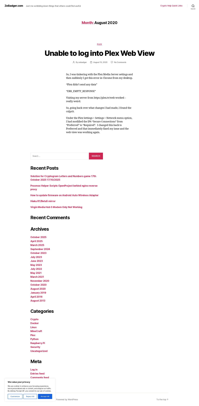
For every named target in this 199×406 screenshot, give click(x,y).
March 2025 (37, 245)
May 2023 (36, 265)
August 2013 (37, 300)
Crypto (34, 319)
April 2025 (36, 241)
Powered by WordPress (67, 399)
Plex (99, 44)
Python (34, 339)
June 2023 (36, 261)
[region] (30, 389)
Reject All (30, 396)
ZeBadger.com (14, 5)
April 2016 (36, 296)
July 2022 (36, 268)
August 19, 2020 (100, 62)
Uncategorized (39, 351)
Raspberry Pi (37, 343)
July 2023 (36, 257)
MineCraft (36, 331)
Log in (33, 369)
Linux (33, 327)
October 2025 (38, 237)
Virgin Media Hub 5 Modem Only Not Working (56, 207)
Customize (15, 396)
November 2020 (39, 280)
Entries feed (37, 373)
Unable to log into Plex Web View (100, 53)
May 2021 (36, 273)
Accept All (45, 396)
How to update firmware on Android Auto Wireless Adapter (64, 195)
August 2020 (38, 288)
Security (35, 347)
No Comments (120, 62)
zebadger (82, 62)
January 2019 (38, 292)
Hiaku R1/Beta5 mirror (43, 201)
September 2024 (40, 249)
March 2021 (37, 276)
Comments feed (39, 377)
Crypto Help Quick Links (171, 5)
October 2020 (38, 284)
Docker (34, 323)
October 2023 (38, 253)
